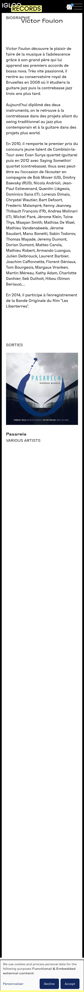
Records (26, 8)
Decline (49, 984)
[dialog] (42, 976)
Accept (70, 984)
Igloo (11, 5)
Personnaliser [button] (13, 984)
